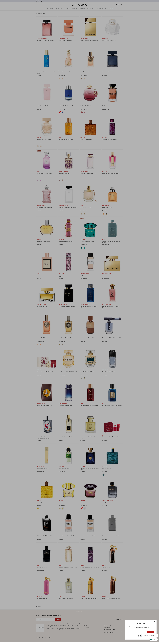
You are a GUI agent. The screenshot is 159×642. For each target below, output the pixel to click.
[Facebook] (140, 636)
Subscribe (150, 632)
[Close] (154, 621)
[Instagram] (138, 636)
